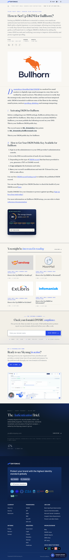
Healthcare (29, 545)
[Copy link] (19, 44)
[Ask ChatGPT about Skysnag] (45, 548)
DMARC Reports (48, 535)
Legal (27, 531)
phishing (35, 103)
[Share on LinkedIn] (9, 44)
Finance (28, 534)
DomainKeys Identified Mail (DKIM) (26, 89)
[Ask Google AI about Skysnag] (59, 548)
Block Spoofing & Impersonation (52, 508)
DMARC (28, 508)
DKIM (27, 513)
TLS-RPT (28, 519)
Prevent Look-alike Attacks (51, 519)
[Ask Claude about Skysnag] (55, 548)
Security (10, 510)
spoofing (27, 103)
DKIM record (34, 160)
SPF (27, 510)
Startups (28, 539)
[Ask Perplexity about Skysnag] (49, 548)
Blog (45, 529)
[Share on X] (16, 44)
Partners (10, 531)
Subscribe (56, 433)
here (19, 187)
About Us (10, 508)
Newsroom (10, 513)
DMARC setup (48, 532)
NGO (27, 542)
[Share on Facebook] (12, 44)
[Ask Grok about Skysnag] (52, 548)
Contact (10, 534)
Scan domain (52, 333)
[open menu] (60, 1)
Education (28, 537)
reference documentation (17, 202)
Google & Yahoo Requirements (52, 516)
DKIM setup (47, 537)
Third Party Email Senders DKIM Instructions (26, 6)
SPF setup (47, 540)
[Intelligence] (8, 6)
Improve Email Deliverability (51, 510)
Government (29, 529)
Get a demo (14, 364)
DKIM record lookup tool (26, 177)
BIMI (27, 516)
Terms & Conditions (44, 556)
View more (57, 249)
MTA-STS (28, 521)
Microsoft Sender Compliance (52, 513)
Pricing (9, 529)
